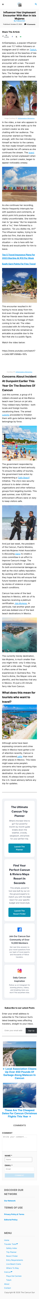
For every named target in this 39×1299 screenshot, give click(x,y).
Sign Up (31, 1031)
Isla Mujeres (20, 603)
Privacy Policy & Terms (14, 1214)
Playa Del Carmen (14, 1276)
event (31, 152)
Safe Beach (23, 477)
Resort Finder (12, 1256)
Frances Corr (20, 21)
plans (17, 554)
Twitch (33, 49)
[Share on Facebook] (12, 37)
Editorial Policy (10, 1220)
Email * (9, 1165)
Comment (7, 1133)
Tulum (8, 1280)
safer (19, 756)
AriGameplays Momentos (26, 118)
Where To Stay (12, 1268)
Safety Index (11, 1248)
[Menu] (3, 4)
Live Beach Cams (13, 1264)
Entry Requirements (14, 1260)
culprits (5, 415)
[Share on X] (16, 37)
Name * (8, 1156)
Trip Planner (11, 1252)
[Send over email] (20, 37)
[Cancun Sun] (19, 4)
